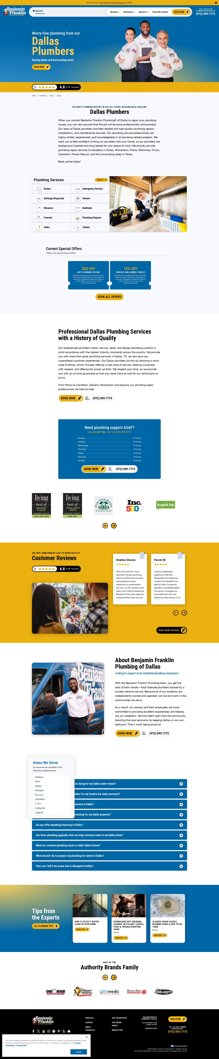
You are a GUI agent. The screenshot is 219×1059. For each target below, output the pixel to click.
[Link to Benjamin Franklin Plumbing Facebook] (33, 1032)
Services (89, 1018)
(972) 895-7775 (205, 14)
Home (34, 96)
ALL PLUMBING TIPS (43, 926)
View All (100, 180)
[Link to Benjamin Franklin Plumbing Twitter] (38, 1032)
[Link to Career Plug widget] (53, 1032)
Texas (51, 96)
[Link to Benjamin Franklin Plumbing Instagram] (48, 1032)
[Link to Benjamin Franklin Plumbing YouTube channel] (43, 1032)
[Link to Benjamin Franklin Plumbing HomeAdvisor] (68, 1032)
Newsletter (117, 1030)
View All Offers (109, 297)
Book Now (179, 12)
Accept (78, 1052)
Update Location (40, 13)
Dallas (59, 96)
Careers (89, 1023)
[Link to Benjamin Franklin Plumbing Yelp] (63, 1032)
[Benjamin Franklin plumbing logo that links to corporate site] (14, 12)
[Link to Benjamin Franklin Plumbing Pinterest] (58, 1032)
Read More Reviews (169, 630)
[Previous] (105, 525)
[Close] (86, 1037)
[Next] (114, 525)
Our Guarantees (119, 1018)
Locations (42, 96)
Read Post (81, 929)
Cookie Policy (21, 1045)
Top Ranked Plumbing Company (112, 3)
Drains (116, 932)
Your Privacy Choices (181, 1046)
